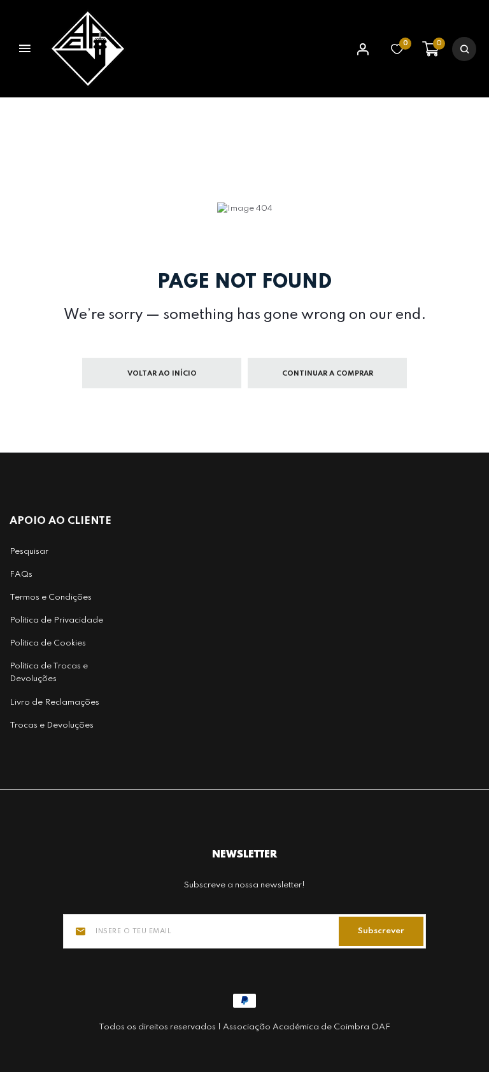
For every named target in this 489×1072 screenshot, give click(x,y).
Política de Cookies (48, 643)
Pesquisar (29, 551)
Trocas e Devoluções (52, 725)
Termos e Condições (51, 597)
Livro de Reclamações (54, 702)
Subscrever (381, 931)
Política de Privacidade (56, 620)
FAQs (21, 574)
